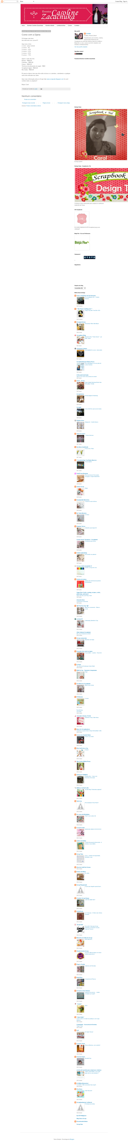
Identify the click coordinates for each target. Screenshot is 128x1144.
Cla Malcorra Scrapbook (83, 683)
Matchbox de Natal (89, 639)
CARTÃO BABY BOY (90, 899)
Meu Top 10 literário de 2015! (84, 633)
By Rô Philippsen (81, 1115)
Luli (78, 1030)
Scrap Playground (82, 885)
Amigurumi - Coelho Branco (91, 422)
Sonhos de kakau (81, 579)
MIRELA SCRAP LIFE (83, 788)
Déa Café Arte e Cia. (82, 748)
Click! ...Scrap (80, 381)
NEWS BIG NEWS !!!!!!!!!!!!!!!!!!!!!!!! (93, 829)
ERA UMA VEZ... (89, 939)
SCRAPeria (80, 911)
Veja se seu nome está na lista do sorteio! (87, 376)
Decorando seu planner (90, 554)
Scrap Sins (80, 1124)
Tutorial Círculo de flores (91, 501)
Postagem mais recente (28, 103)
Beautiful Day (88, 1058)
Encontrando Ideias (82, 1121)
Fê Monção (80, 697)
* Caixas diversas (89, 435)
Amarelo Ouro (81, 600)
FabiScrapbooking (82, 553)
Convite (87, 698)
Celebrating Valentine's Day (91, 620)
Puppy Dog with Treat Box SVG (92, 310)
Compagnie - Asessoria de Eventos (87, 1024)
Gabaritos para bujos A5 (91, 527)
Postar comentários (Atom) (33, 106)
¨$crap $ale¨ (80, 924)
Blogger (72, 1139)
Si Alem (79, 664)
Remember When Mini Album (92, 323)
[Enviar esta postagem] (41, 88)
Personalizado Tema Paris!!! (91, 802)
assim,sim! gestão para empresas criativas (89, 1070)
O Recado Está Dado (82, 375)
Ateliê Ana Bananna (82, 473)
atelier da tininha (81, 841)
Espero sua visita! (89, 736)
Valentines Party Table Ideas (92, 717)
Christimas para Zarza (90, 541)
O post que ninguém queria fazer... (93, 886)
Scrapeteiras (80, 394)
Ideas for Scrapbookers (83, 729)
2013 (86, 1005)
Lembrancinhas (61, 25)
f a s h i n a (80, 710)
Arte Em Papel (81, 1057)
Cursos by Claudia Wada (84, 735)
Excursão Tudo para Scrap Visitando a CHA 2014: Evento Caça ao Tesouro (92, 928)
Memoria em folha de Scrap (84, 938)
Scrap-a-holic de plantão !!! (84, 566)
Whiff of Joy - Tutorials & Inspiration (87, 670)
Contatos (76, 25)
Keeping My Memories (83, 500)
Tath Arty (79, 801)
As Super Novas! (89, 1031)
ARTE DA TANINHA (82, 774)
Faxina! (86, 749)
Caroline (88, 33)
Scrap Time (80, 854)
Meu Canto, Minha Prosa (83, 761)
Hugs (86, 671)
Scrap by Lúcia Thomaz (83, 990)
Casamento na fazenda (82, 601)
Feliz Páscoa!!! (88, 1090)
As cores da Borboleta (83, 814)
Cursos (70, 25)
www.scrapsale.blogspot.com (55, 79)
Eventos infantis (50, 25)
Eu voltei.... (87, 873)
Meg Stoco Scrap (81, 1118)
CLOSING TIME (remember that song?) (86, 1084)
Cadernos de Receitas (90, 965)
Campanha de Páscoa (90, 979)
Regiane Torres (81, 526)
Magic (86, 488)
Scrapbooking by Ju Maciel (84, 1102)
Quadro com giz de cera (91, 567)
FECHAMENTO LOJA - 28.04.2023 (93, 350)
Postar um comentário (30, 99)
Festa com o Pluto (89, 448)
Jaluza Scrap (80, 486)
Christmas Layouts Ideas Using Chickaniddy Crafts (89, 730)
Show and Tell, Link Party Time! (84, 595)
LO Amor (87, 514)
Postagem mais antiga (64, 103)
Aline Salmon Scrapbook (84, 632)
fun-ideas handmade (82, 447)
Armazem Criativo (82, 348)
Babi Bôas (79, 977)
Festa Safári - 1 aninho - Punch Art (93, 652)
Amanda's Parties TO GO (84, 716)
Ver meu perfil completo (80, 47)
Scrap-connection (82, 638)
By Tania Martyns (81, 513)
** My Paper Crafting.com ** (84, 309)
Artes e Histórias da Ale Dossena (86, 295)
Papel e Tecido (81, 964)
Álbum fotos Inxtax (89, 685)
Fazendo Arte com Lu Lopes (84, 651)
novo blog (79, 711)
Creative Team (81, 1043)
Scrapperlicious (81, 322)
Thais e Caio (80, 1026)
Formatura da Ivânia (90, 1104)
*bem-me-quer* (81, 433)
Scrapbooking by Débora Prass (85, 361)
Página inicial (46, 103)
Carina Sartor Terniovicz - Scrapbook (87, 539)
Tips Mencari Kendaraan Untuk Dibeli (86, 666)
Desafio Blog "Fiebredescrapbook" (93, 789)
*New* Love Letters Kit (90, 816)
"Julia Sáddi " (80, 1017)
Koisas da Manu (81, 871)
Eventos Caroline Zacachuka (35, 25)
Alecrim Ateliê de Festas (84, 867)
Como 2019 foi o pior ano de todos (93, 408)
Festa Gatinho (88, 461)
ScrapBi (79, 407)
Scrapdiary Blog (81, 335)
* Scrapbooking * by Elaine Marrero (86, 460)
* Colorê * (79, 1004)
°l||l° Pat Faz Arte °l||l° (83, 606)
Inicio (23, 25)
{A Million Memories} (82, 1083)
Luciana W (79, 619)
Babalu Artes (80, 420)
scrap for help (80, 827)
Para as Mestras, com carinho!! (92, 1045)
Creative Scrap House (83, 898)
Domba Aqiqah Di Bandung (91, 395)
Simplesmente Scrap (82, 951)
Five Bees (79, 1089)
